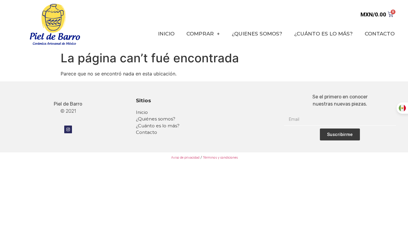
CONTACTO (380, 34)
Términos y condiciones (220, 158)
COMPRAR (200, 34)
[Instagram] (68, 129)
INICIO (166, 34)
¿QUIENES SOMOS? (257, 34)
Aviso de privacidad (185, 158)
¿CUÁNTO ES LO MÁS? (323, 34)
